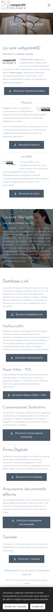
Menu (49, 5)
